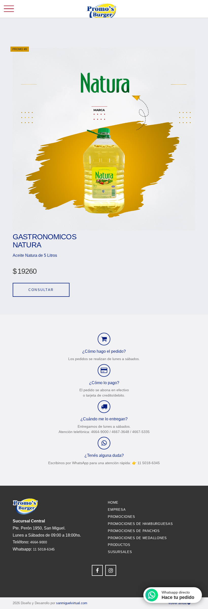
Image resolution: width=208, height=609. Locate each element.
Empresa (117, 510)
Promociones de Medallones (137, 538)
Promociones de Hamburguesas (140, 524)
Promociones (121, 517)
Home (113, 502)
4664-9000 (38, 542)
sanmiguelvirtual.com (71, 603)
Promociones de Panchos (134, 531)
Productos (119, 545)
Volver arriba (177, 603)
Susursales (120, 552)
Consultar (41, 290)
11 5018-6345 (44, 549)
